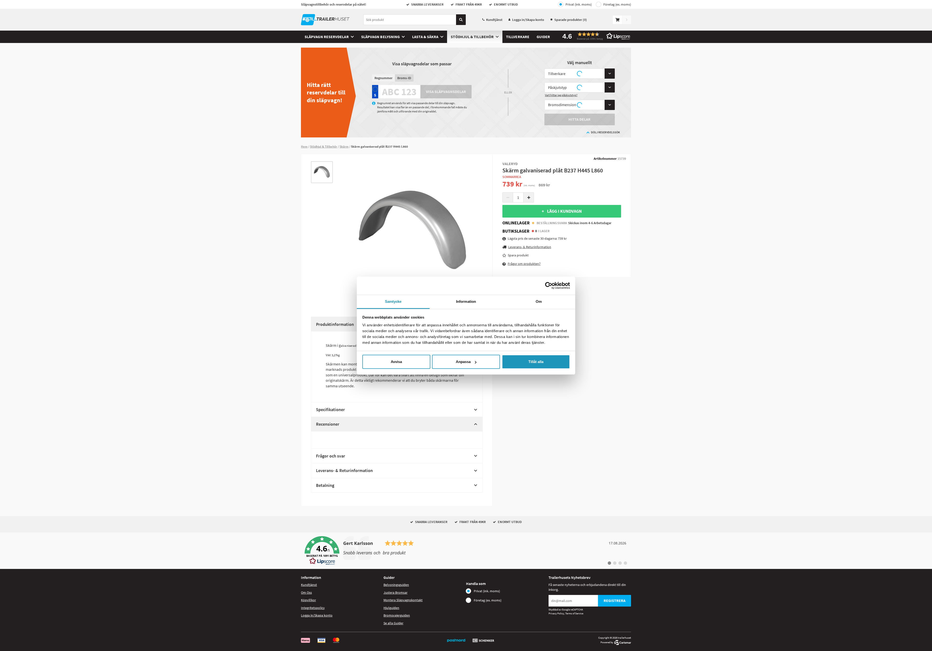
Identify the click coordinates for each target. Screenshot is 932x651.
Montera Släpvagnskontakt (403, 600)
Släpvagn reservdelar (327, 36)
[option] (322, 172)
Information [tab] (466, 301)
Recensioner (327, 424)
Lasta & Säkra (425, 36)
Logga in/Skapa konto (528, 19)
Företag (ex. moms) (617, 4)
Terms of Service (574, 613)
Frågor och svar (330, 456)
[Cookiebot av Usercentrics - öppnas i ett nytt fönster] (548, 285)
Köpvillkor (308, 600)
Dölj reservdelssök (605, 132)
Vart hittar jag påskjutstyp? (561, 95)
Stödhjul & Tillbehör (472, 36)
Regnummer (383, 78)
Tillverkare (517, 36)
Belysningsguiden (396, 585)
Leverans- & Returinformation (344, 470)
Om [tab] (539, 301)
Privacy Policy (556, 613)
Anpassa (463, 362)
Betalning (325, 485)
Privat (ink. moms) (579, 4)
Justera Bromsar (395, 592)
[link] (466, 550)
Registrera (614, 600)
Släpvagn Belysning (380, 36)
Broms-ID (404, 78)
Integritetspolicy (313, 608)
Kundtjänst (494, 19)
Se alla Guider (393, 623)
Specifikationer (330, 409)
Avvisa (396, 362)
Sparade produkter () (570, 19)
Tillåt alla (535, 362)
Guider (543, 36)
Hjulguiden (391, 608)
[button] (594, 36)
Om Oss (306, 592)
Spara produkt (518, 255)
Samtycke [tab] (393, 301)
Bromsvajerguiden (396, 615)
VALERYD (510, 163)
